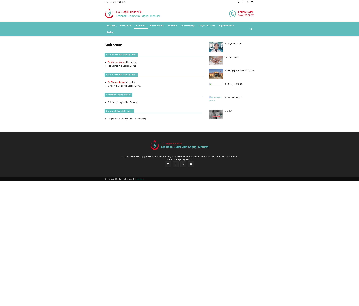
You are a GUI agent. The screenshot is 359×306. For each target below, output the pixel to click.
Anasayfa (111, 25)
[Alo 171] (216, 114)
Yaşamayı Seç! (232, 57)
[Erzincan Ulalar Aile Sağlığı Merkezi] (179, 13)
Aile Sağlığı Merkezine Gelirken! (239, 71)
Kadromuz (141, 25)
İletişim (110, 32)
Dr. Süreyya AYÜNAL (234, 84)
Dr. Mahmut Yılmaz (116, 62)
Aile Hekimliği (188, 25)
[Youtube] (252, 2)
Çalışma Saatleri (206, 25)
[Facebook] (243, 2)
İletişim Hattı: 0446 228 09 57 (115, 2)
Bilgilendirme (225, 25)
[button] (251, 29)
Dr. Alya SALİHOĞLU (234, 44)
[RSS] (248, 2)
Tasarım (140, 179)
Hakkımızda (126, 25)
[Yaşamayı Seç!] (216, 60)
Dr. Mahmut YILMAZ (234, 97)
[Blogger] (238, 2)
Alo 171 (228, 111)
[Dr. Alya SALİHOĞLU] (216, 47)
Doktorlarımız (157, 25)
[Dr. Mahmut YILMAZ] (216, 201)
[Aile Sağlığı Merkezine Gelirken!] (216, 74)
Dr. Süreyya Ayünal (116, 82)
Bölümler (172, 25)
